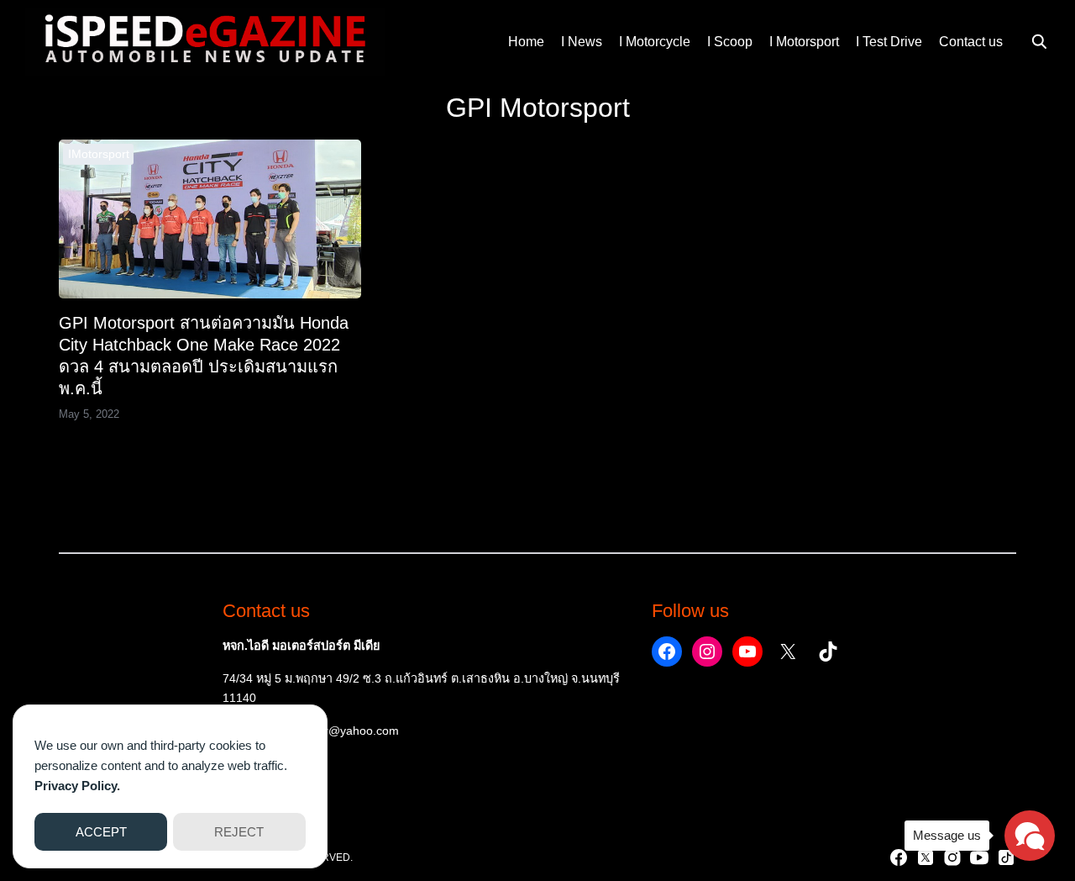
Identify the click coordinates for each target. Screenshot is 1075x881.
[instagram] (952, 857)
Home (526, 41)
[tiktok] (1006, 857)
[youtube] (979, 857)
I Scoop (729, 41)
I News (581, 41)
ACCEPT (101, 832)
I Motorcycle (654, 41)
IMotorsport (98, 154)
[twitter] (925, 857)
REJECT (239, 832)
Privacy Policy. (77, 785)
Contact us (971, 41)
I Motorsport (804, 41)
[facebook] (899, 857)
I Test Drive (889, 41)
